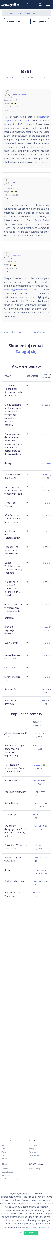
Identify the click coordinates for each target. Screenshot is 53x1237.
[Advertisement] (26, 46)
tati (43, 689)
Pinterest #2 (34, 1155)
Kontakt (5, 1168)
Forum (4, 1152)
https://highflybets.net (15, 289)
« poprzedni (13, 21)
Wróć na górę (39, 332)
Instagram (33, 1148)
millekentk (37, 826)
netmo (45, 627)
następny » (39, 21)
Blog (4, 1148)
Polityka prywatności (10, 1179)
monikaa (46, 487)
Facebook (33, 1145)
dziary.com (9, 13)
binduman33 (18, 255)
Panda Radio (42, 220)
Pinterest (32, 1152)
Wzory (4, 1145)
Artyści (4, 1158)
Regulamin (6, 1175)
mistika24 (46, 474)
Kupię (11, 77)
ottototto (36, 780)
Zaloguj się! (27, 351)
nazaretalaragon (19, 94)
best (26, 71)
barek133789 (18, 182)
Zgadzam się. (31, 1233)
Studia (4, 1155)
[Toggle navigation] (48, 4)
